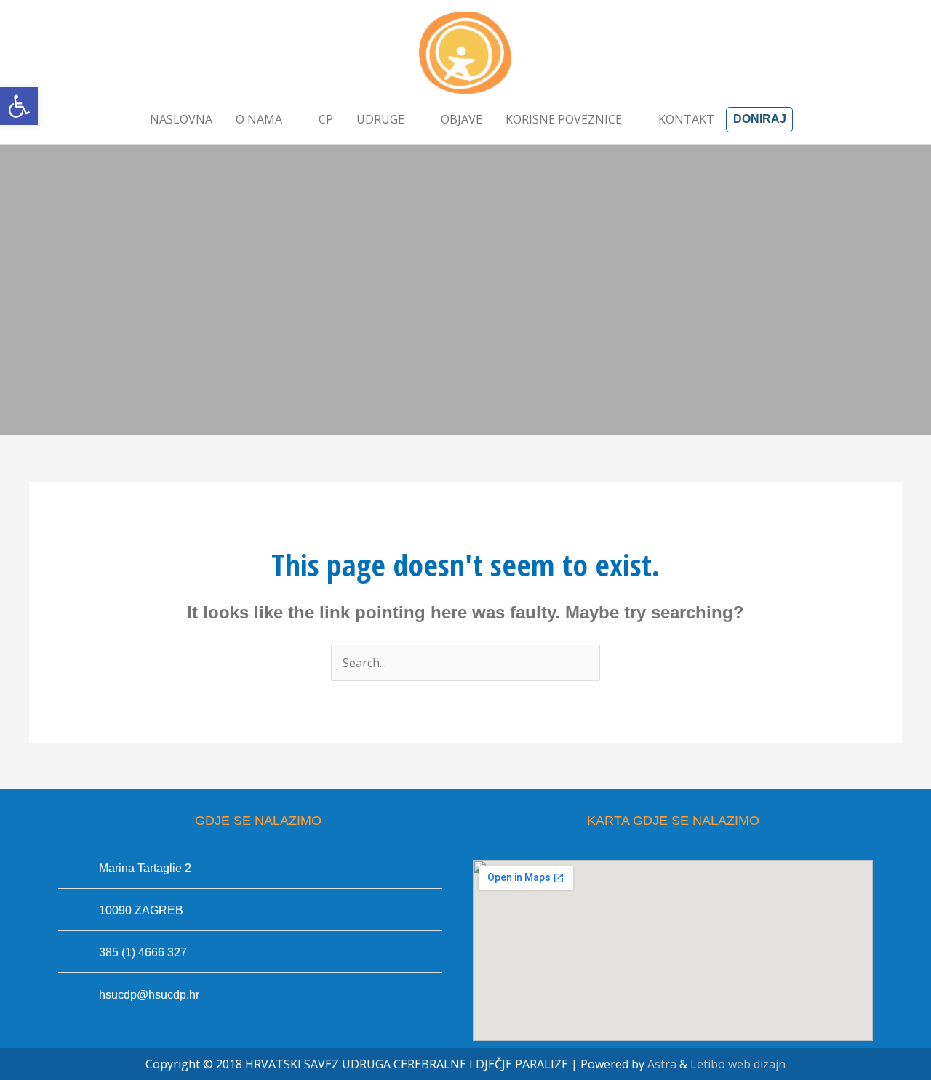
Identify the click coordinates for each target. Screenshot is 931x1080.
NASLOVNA (181, 119)
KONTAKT (686, 119)
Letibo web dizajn (738, 1064)
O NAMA (259, 119)
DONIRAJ (759, 119)
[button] (19, 106)
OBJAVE (461, 119)
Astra (661, 1064)
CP (326, 119)
